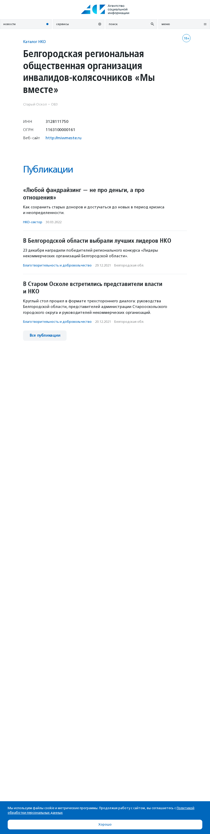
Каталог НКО (34, 41)
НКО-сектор (32, 222)
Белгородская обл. (129, 265)
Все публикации (44, 335)
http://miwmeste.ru (63, 137)
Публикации (48, 169)
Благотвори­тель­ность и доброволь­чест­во (57, 265)
